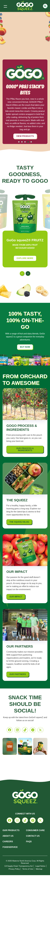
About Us (8, 836)
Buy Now (25, 347)
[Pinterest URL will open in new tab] (33, 730)
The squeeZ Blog (19, 522)
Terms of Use (27, 869)
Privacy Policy (14, 869)
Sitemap (39, 869)
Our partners (17, 674)
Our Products (11, 830)
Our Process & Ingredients (25, 449)
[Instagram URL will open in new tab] (17, 730)
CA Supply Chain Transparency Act (18, 866)
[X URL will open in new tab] (40, 730)
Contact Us (33, 836)
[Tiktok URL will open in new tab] (25, 730)
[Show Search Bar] (45, 6)
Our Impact (15, 597)
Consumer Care (35, 830)
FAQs (29, 841)
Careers (8, 841)
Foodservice (10, 847)
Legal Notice (40, 866)
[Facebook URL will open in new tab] (10, 730)
